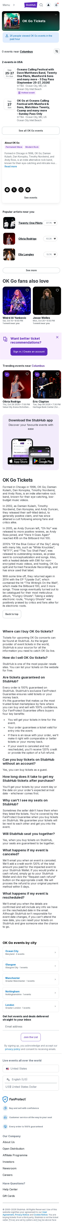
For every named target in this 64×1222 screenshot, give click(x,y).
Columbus (26, 51)
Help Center (10, 1189)
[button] (12, 5)
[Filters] (57, 51)
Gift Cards (9, 1196)
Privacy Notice (22, 1214)
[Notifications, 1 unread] (56, 5)
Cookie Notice (41, 1214)
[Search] (41, 5)
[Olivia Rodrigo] (17, 389)
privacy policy (12, 1049)
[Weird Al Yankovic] (17, 306)
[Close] (57, 337)
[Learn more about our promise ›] (14, 1099)
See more (31, 270)
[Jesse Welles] (47, 306)
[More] (56, 14)
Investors (8, 1161)
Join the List (31, 1037)
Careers (7, 1175)
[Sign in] (48, 5)
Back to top (11, 614)
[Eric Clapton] (47, 389)
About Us (9, 1142)
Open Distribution (13, 1148)
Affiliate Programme (15, 1155)
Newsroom (9, 1168)
